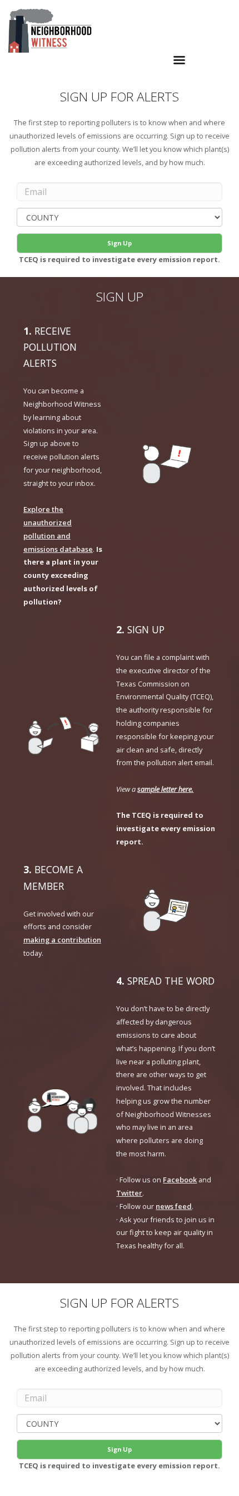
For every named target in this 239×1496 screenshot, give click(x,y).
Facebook (180, 1180)
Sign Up (119, 243)
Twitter (129, 1193)
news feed (174, 1206)
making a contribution (62, 940)
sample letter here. (165, 789)
